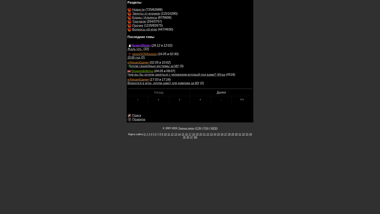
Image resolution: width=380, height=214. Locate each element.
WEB (214, 128)
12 (172, 134)
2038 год (133, 57)
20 (200, 134)
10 (165, 134)
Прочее (137, 25)
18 (193, 134)
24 (215, 134)
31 (239, 134)
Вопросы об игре (144, 29)
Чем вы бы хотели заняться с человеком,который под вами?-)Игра (176, 74)
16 (186, 134)
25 (218, 134)
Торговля (139, 21)
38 (195, 137)
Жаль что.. (135, 49)
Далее (221, 92)
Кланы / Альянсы (144, 17)
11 (168, 134)
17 (190, 134)
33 (247, 134)
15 (182, 134)
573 (242, 99)
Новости (138, 9)
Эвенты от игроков (146, 13)
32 (243, 134)
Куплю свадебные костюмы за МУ (154, 66)
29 (232, 134)
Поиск (136, 115)
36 (187, 137)
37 (191, 137)
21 (204, 134)
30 (236, 134)
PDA (206, 128)
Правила (138, 119)
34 (250, 134)
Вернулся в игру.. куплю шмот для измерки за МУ (163, 83)
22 (207, 134)
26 (222, 134)
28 (229, 134)
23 (211, 134)
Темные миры (186, 128)
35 (184, 137)
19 (197, 134)
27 (225, 134)
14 (179, 134)
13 (175, 134)
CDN (198, 128)
